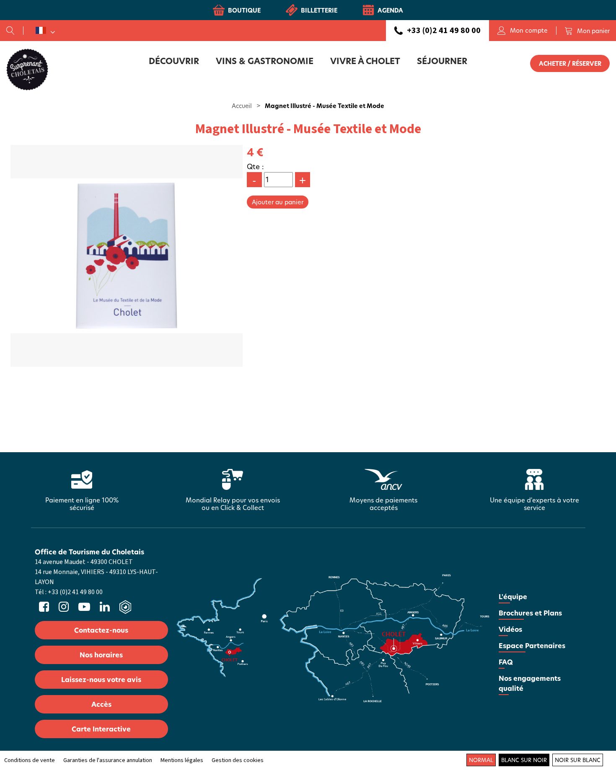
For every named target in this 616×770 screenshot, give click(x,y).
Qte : (255, 166)
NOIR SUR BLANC (577, 760)
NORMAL (481, 760)
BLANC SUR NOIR (524, 760)
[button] (587, 30)
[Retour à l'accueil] (27, 69)
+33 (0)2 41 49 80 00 (444, 30)
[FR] (45, 30)
